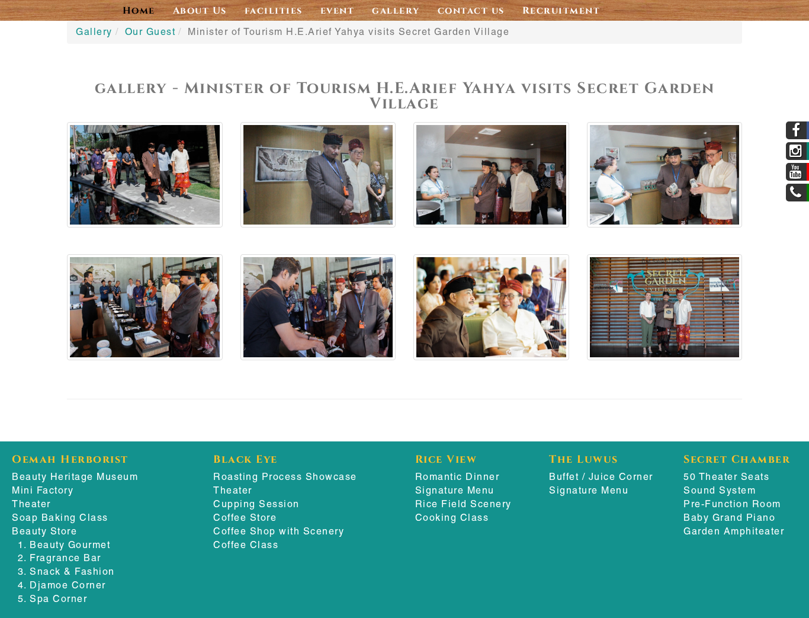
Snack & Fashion (72, 571)
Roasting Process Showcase (285, 476)
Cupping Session (256, 504)
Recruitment (561, 9)
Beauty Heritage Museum (75, 476)
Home (139, 9)
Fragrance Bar (65, 557)
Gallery (94, 31)
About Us (200, 9)
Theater (31, 504)
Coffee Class (245, 544)
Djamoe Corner (68, 585)
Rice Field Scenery (463, 504)
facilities (274, 9)
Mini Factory (42, 490)
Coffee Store (245, 517)
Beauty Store (44, 531)
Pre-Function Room (732, 504)
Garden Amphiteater (733, 531)
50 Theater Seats (726, 476)
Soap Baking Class (60, 517)
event (337, 9)
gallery (396, 9)
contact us (471, 9)
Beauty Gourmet (70, 544)
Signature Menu (455, 490)
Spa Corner (58, 598)
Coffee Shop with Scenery (278, 531)
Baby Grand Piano (729, 517)
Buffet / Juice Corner (601, 476)
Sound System (719, 490)
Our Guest (150, 31)
